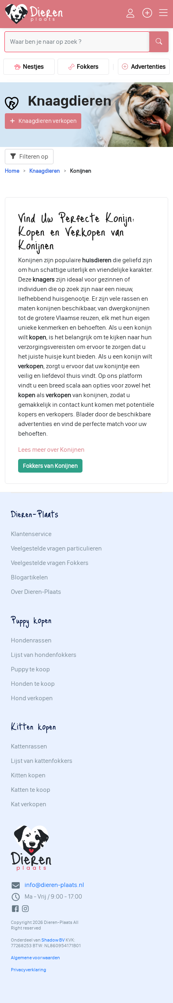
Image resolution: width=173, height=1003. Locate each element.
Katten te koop (30, 790)
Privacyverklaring (28, 969)
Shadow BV (53, 940)
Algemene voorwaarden (35, 957)
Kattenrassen (29, 746)
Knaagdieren (44, 170)
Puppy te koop (30, 669)
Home (12, 170)
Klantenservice (31, 534)
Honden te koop (33, 684)
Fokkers (86, 66)
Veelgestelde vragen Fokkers (50, 563)
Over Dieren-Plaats (36, 592)
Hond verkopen (32, 698)
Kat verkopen (28, 804)
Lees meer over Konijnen (51, 449)
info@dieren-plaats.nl (54, 885)
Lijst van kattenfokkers (41, 761)
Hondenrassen (31, 640)
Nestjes (32, 66)
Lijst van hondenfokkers (43, 655)
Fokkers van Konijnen (50, 465)
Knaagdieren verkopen (47, 120)
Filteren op (33, 156)
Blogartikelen (29, 577)
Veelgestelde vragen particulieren (56, 548)
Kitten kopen (28, 775)
